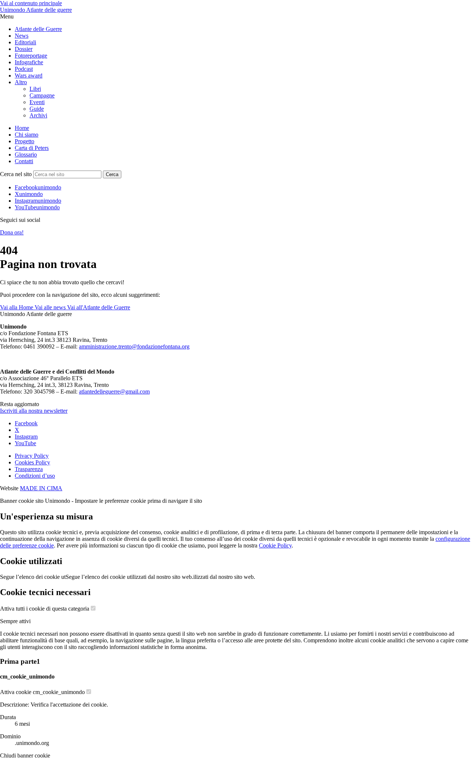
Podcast (24, 69)
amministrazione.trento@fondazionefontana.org (134, 346)
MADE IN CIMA (41, 488)
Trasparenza (29, 469)
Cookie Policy (275, 545)
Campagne (42, 95)
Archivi (38, 115)
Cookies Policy (32, 462)
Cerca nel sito (16, 174)
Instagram (26, 436)
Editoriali (25, 42)
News (21, 35)
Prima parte (20, 661)
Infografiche (29, 62)
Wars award (28, 75)
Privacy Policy (32, 456)
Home (22, 128)
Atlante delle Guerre (38, 29)
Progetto (24, 141)
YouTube (25, 443)
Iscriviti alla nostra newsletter (33, 411)
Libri (35, 89)
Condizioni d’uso (35, 476)
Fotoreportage (31, 55)
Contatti (24, 161)
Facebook (26, 423)
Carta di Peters (32, 148)
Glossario (26, 154)
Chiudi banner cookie (25, 755)
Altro (21, 82)
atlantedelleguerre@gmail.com (114, 391)
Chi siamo (26, 134)
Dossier (23, 49)
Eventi (37, 102)
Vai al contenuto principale (31, 3)
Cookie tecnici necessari (45, 592)
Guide (37, 109)
